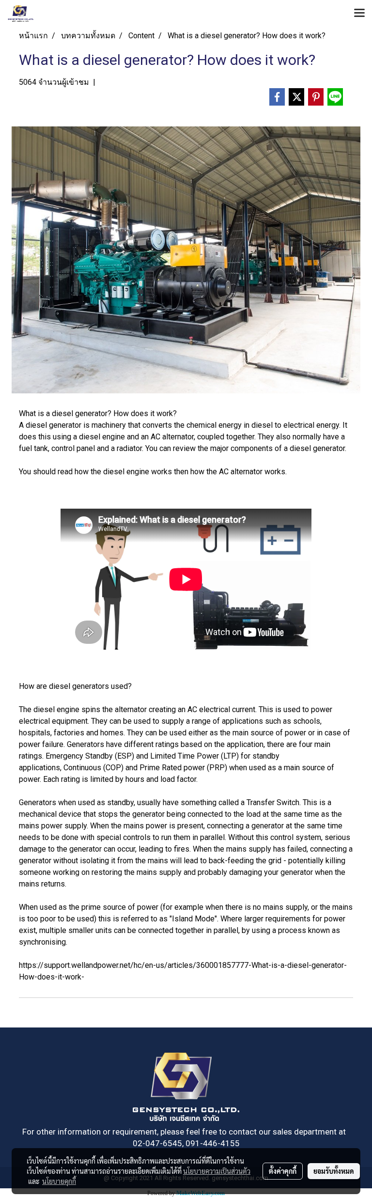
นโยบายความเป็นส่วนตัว (216, 1171)
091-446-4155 (213, 1143)
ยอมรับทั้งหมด (333, 1171)
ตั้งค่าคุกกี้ (282, 1171)
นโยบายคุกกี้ (59, 1181)
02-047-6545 (157, 1143)
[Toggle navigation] (359, 13)
